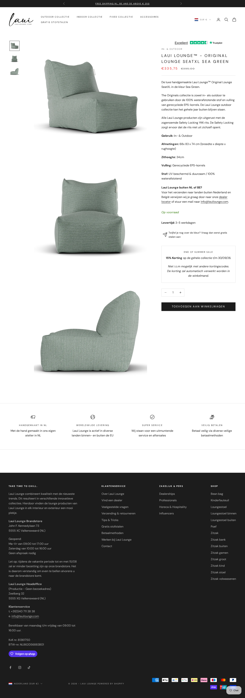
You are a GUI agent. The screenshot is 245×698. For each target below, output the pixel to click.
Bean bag (217, 494)
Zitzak (214, 533)
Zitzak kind (218, 566)
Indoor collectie (90, 16)
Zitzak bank (218, 540)
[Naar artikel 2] (15, 59)
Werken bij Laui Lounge (116, 540)
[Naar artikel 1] (15, 46)
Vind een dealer (112, 500)
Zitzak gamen (219, 553)
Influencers (166, 513)
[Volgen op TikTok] (29, 667)
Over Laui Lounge (113, 494)
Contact (107, 546)
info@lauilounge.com (214, 202)
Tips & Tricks (110, 520)
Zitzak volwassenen (223, 579)
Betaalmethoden (112, 533)
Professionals (168, 500)
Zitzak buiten (219, 546)
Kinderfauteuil (220, 500)
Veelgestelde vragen (115, 507)
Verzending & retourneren (118, 513)
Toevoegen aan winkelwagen (198, 306)
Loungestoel (219, 507)
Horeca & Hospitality (173, 507)
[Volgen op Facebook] (10, 667)
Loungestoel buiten (223, 520)
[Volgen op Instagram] (20, 667)
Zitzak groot (218, 559)
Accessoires (149, 16)
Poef (213, 526)
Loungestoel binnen (223, 513)
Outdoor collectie (55, 16)
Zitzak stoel (218, 572)
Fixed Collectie (121, 16)
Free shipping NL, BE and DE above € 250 (122, 2)
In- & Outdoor (171, 49)
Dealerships (167, 494)
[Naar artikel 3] (15, 72)
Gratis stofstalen (54, 22)
